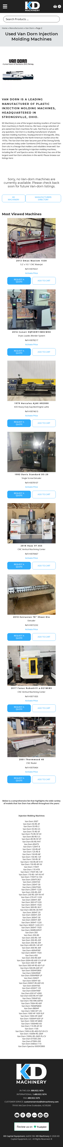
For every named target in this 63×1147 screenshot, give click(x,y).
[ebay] (40, 1115)
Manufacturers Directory (43, 198)
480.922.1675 (34, 1098)
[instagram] (34, 1115)
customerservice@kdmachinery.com (41, 1101)
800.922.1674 (37, 1090)
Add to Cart (44, 280)
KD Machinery (13, 198)
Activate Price (31, 273)
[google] (22, 1115)
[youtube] (17, 1115)
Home (4, 28)
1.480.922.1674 (40, 1094)
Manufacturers (16, 28)
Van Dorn (29, 28)
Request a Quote (19, 280)
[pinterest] (28, 1115)
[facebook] (46, 1115)
